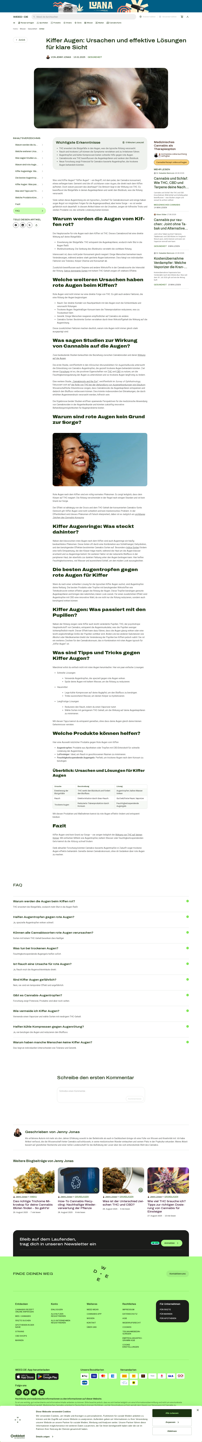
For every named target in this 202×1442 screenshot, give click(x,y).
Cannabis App (94, 1314)
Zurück (22, 40)
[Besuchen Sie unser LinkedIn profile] (41, 1392)
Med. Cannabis (23, 1316)
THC (110, 371)
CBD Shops (21, 1336)
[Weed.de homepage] (20, 17)
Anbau (33, 1197)
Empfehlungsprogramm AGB (132, 1339)
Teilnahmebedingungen (131, 1333)
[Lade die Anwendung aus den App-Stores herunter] (25, 1376)
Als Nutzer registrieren (58, 1315)
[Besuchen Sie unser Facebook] (26, 1392)
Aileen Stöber (161, 215)
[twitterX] (29, 225)
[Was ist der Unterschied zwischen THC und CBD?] (123, 1180)
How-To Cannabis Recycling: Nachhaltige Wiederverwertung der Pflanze (77, 1205)
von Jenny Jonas (61, 57)
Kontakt (91, 1323)
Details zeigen (43, 1436)
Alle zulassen (172, 1413)
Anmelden (169, 1243)
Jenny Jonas (21, 1197)
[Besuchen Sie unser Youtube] (34, 1392)
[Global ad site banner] (101, 6)
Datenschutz (129, 1314)
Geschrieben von (52, 1132)
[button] (158, 17)
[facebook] (16, 225)
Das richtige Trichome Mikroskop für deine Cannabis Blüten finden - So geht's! (33, 1205)
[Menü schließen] (14, 23)
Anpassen (170, 1422)
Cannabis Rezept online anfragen (171, 162)
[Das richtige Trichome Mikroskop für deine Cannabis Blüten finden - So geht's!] (34, 1180)
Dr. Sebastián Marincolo (165, 173)
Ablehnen (172, 1431)
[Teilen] (36, 225)
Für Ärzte (165, 1310)
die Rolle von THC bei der (108, 384)
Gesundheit (32, 29)
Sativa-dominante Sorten (76, 271)
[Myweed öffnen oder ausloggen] (187, 17)
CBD (118, 371)
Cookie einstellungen (130, 1346)
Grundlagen (82, 1197)
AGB (124, 1318)
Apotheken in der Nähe (24, 1326)
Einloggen (57, 1310)
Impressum (128, 1310)
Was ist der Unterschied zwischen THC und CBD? (123, 1203)
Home (15, 29)
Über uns (92, 1327)
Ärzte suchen (23, 1321)
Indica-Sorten (132, 547)
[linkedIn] (22, 225)
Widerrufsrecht (131, 1323)
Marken (19, 1340)
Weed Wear (93, 1310)
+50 (156, 1243)
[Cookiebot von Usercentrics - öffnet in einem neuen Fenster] (18, 1437)
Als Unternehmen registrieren (60, 1322)
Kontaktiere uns (178, 1274)
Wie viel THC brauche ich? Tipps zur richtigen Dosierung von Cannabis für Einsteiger (166, 1206)
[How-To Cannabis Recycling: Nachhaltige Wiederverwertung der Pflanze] (78, 1180)
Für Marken (166, 1314)
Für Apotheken (168, 1318)
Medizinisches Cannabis (167, 205)
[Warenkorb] (182, 17)
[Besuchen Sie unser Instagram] (18, 1392)
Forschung (64, 371)
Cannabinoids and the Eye (85, 381)
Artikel (41, 29)
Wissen (23, 29)
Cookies (126, 1327)
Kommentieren (134, 1099)
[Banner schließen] (198, 1410)
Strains (19, 1332)
